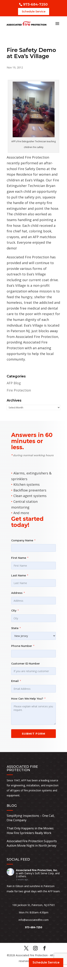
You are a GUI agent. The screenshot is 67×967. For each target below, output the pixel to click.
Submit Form (33, 733)
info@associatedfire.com (34, 920)
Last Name (18, 575)
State (14, 628)
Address (17, 593)
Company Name (22, 540)
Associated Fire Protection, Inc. (37, 870)
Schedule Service (33, 11)
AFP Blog (14, 383)
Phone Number (21, 646)
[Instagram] (35, 948)
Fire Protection (19, 390)
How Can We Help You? (27, 698)
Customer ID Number (25, 663)
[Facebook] (44, 948)
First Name (18, 558)
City (13, 610)
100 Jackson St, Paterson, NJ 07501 (33, 905)
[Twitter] (26, 948)
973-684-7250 (35, 4)
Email (15, 681)
